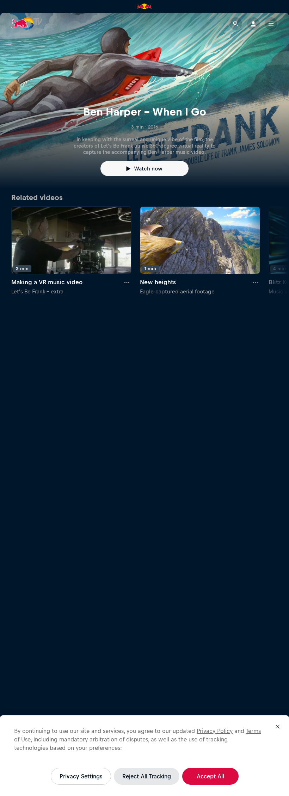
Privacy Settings (81, 776)
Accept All (210, 776)
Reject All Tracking (146, 776)
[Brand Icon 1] (144, 6)
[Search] (235, 23)
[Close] (278, 727)
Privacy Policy (215, 731)
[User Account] (253, 23)
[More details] (127, 282)
